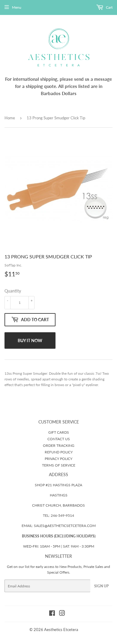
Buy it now (30, 340)
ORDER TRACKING (58, 445)
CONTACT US (58, 439)
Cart (108, 7)
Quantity (12, 290)
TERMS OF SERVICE (58, 465)
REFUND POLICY (59, 452)
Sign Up (101, 586)
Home (9, 117)
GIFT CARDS (58, 432)
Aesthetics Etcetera (61, 629)
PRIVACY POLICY (58, 458)
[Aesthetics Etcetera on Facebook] (52, 614)
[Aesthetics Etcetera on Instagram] (62, 614)
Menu (16, 7)
